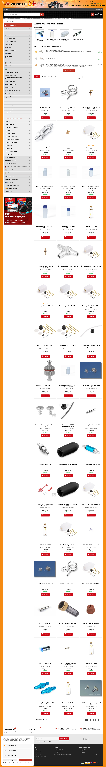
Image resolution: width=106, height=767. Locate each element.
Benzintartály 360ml (45, 544)
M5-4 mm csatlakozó (45, 663)
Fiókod (56, 747)
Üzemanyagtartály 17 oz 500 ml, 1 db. (68, 544)
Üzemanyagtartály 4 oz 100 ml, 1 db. (45, 306)
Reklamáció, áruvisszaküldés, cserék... (63, 754)
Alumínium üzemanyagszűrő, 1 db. (45, 385)
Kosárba (45, 118)
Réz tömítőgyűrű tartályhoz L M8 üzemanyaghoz (91, 107)
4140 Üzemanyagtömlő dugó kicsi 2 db (91, 703)
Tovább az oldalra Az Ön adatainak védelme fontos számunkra (17, 762)
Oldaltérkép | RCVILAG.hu (35, 754)
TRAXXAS (15, 18)
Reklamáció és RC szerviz (26, 18)
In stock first (92, 77)
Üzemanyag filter (45, 107)
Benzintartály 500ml (91, 226)
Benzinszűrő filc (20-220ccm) (53, 58)
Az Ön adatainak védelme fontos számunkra (61, 18)
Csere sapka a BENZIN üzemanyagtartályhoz (68, 425)
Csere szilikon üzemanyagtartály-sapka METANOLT (91, 346)
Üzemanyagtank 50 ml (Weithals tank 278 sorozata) (68, 227)
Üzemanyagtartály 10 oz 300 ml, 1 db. (91, 306)
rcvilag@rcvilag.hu (99, 3)
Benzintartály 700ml (91, 663)
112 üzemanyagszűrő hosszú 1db (91, 464)
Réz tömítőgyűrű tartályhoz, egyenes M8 (45, 266)
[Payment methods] (91, 762)
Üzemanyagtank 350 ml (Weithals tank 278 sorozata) (45, 227)
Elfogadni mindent (25, 760)
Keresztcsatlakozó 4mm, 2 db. (91, 544)
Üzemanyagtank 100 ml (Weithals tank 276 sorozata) (45, 187)
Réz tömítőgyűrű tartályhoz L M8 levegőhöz (68, 147)
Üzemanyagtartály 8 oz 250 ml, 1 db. (91, 266)
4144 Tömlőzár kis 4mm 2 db (45, 584)
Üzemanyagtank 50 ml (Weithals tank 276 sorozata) (68, 187)
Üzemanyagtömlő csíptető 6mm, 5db (68, 107)
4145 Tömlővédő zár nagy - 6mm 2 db (91, 385)
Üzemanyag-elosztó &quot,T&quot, (68, 266)
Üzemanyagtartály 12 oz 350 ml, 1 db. (91, 147)
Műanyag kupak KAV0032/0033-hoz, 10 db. (68, 505)
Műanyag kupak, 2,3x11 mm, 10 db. (68, 464)
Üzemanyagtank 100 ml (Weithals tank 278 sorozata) (91, 187)
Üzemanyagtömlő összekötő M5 (91, 425)
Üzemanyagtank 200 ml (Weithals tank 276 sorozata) (68, 385)
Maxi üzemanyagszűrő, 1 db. (45, 147)
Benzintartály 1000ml (68, 703)
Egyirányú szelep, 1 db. (45, 464)
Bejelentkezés (58, 751)
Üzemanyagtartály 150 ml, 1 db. (68, 306)
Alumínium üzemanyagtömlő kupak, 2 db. (45, 425)
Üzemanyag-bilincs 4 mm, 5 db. (68, 584)
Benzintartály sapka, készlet (45, 345)
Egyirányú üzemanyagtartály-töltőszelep (68, 663)
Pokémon (7, 18)
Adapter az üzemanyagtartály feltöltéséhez (45, 505)
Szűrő (37, 76)
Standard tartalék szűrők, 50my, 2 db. (68, 624)
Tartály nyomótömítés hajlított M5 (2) (55, 50)
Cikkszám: (42, 110)
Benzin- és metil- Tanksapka (91, 623)
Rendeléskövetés (59, 749)
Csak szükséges (10, 760)
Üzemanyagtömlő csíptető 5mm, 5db (55, 64)
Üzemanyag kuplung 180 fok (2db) (45, 703)
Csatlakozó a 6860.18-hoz (45, 623)
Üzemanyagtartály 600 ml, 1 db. (91, 504)
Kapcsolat (6, 9)
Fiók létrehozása (58, 752)
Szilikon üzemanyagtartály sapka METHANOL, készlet (68, 346)
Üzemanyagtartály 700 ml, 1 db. (91, 584)
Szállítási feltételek (41, 18)
